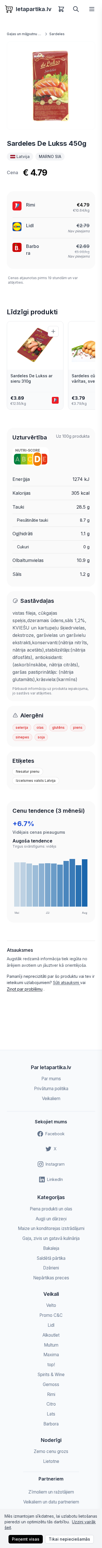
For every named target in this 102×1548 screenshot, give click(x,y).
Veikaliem (51, 1098)
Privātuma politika (51, 1088)
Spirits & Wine (51, 1374)
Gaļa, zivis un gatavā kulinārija (51, 1238)
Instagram (55, 1164)
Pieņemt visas (25, 1539)
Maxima (51, 1354)
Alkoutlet (51, 1335)
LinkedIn (55, 1179)
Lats (51, 1414)
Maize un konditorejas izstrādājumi (51, 1228)
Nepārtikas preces (51, 1277)
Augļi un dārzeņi (51, 1218)
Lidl (30, 225)
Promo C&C (51, 1315)
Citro (51, 1404)
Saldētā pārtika (51, 1258)
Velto (51, 1305)
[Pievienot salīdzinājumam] (53, 331)
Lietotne (51, 1461)
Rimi (30, 205)
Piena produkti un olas (51, 1209)
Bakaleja (51, 1248)
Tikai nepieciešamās (69, 1539)
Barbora (51, 1424)
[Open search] (76, 9)
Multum (51, 1345)
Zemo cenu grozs (51, 1451)
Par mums (51, 1078)
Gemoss (51, 1384)
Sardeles (57, 34)
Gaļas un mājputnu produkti (25, 34)
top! (51, 1364)
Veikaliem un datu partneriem (51, 1502)
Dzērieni (51, 1268)
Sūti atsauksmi (66, 982)
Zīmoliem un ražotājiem (51, 1492)
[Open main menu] (91, 9)
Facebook (55, 1133)
